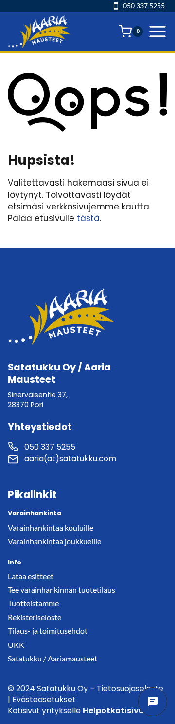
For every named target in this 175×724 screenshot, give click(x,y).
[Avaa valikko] (157, 31)
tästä (88, 218)
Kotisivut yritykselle (82, 710)
